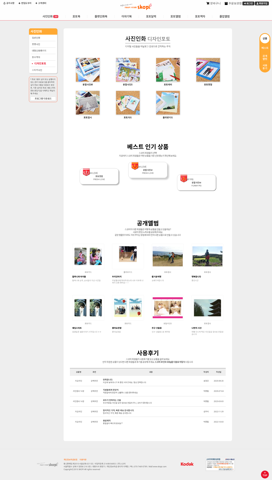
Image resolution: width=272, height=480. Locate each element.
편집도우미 (26, 3)
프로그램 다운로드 (43, 98)
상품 (265, 38)
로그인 (249, 3)
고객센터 (42, 3)
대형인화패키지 (39, 50)
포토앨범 (175, 16)
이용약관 (82, 460)
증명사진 (36, 44)
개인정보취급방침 (70, 460)
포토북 (76, 16)
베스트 (265, 47)
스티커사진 (37, 70)
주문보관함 (235, 3)
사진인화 (49, 16)
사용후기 (265, 67)
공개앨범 (265, 57)
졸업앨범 (224, 16)
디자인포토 (40, 63)
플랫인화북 (101, 16)
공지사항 (10, 3)
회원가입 (263, 3)
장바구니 (215, 3)
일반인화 (36, 38)
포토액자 (200, 16)
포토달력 (151, 16)
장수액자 (36, 57)
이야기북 (127, 16)
